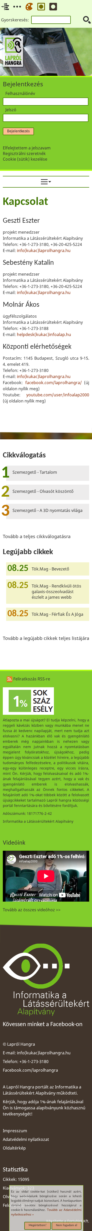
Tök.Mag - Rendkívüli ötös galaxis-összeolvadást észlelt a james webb (56, 591)
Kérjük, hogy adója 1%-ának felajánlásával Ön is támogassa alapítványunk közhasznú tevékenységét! (44, 1108)
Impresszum (15, 1131)
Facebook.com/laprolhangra (30, 1070)
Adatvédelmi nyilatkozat (26, 1139)
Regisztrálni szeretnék (24, 153)
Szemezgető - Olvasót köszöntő (43, 491)
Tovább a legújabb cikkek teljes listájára (46, 638)
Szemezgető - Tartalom (35, 472)
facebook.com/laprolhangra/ (53, 382)
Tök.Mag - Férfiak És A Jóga (57, 614)
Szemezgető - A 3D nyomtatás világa (48, 510)
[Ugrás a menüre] (17, 7)
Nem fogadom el (66, 1225)
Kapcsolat (25, 202)
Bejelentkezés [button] (18, 131)
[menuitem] (46, 181)
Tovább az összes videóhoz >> (32, 910)
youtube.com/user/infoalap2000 (57, 395)
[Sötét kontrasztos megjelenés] (53, 7)
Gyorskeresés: (15, 20)
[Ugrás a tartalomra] (5, 7)
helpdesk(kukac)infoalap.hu (44, 334)
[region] (46, 304)
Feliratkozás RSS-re (31, 679)
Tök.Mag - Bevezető (50, 569)
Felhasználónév (20, 93)
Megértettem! (38, 1225)
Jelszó (10, 110)
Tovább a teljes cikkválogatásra (37, 536)
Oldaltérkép (14, 1148)
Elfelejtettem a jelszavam (27, 148)
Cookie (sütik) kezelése (25, 159)
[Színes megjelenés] (29, 7)
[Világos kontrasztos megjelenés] (41, 7)
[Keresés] (87, 20)
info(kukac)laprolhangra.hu (44, 250)
